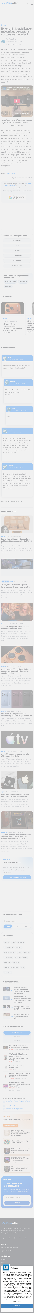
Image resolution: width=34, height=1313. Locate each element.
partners (12, 1272)
